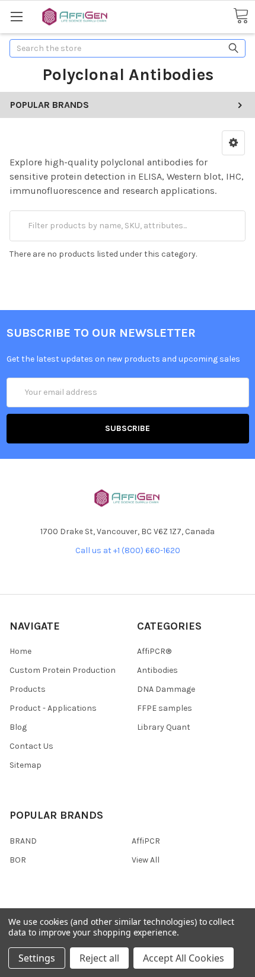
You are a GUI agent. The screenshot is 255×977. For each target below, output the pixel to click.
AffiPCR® (154, 651)
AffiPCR (146, 841)
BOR (17, 860)
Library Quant (163, 727)
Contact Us (31, 746)
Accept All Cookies (183, 958)
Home (20, 651)
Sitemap (25, 765)
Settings (36, 958)
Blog (18, 727)
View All (146, 860)
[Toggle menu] (16, 16)
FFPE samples (164, 708)
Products (27, 689)
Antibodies (157, 670)
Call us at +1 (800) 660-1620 (127, 550)
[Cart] (241, 16)
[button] (233, 142)
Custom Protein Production (62, 670)
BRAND (23, 841)
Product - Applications (53, 708)
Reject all (99, 958)
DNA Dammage (166, 689)
